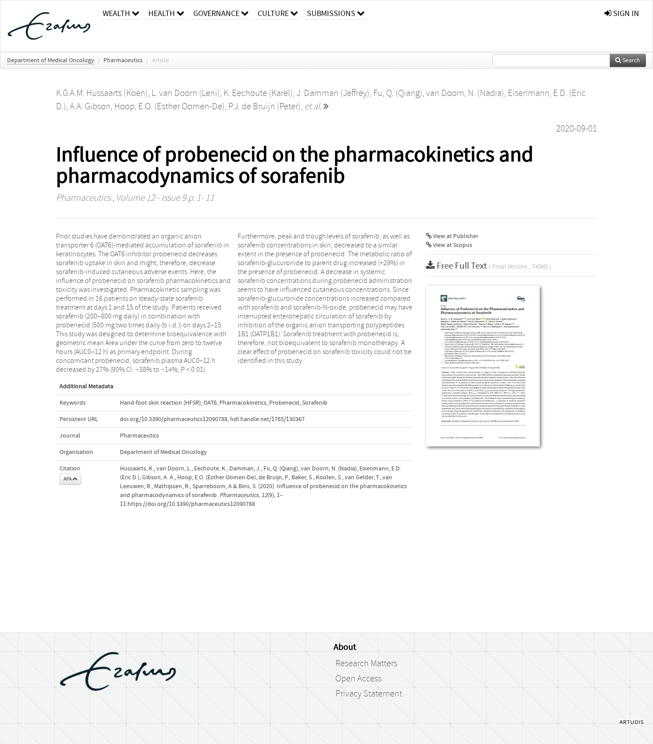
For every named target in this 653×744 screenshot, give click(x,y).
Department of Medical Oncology (50, 60)
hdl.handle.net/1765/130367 (267, 419)
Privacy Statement (368, 693)
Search (630, 60)
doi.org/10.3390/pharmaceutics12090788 (173, 419)
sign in (625, 13)
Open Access (358, 678)
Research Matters (366, 663)
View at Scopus (452, 245)
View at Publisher (455, 236)
